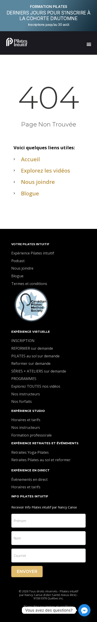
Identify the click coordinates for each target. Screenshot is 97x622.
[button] (88, 44)
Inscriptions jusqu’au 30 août (48, 24)
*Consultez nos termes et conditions (49, 606)
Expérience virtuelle (30, 331)
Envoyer (27, 571)
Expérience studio (28, 411)
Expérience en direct (30, 470)
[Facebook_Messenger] (84, 610)
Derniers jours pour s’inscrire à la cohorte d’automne (48, 15)
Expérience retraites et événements (45, 443)
